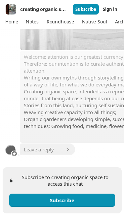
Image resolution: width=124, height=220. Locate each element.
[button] (11, 22)
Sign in (110, 9)
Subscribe (85, 9)
